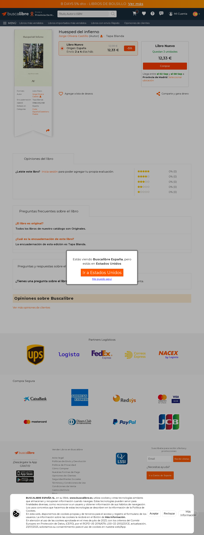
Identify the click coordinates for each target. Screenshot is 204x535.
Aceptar (154, 513)
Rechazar (169, 513)
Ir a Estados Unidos (102, 272)
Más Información (188, 513)
